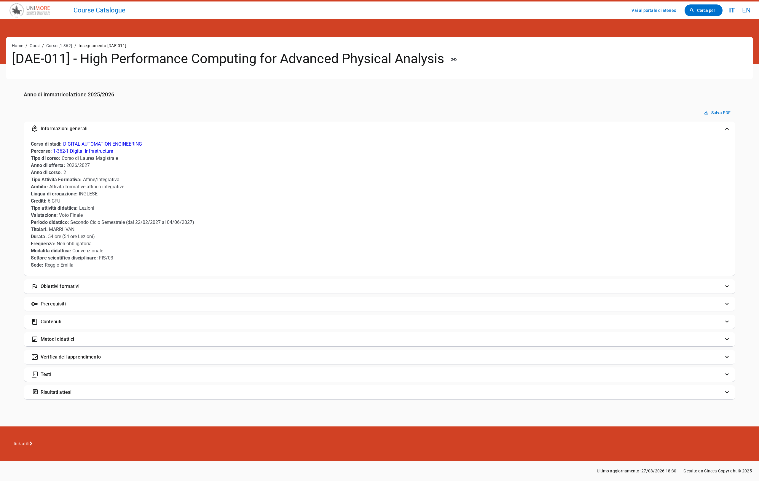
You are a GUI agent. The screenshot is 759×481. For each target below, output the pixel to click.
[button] (379, 129)
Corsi (34, 45)
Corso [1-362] (59, 45)
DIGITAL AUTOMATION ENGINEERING (102, 144)
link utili (22, 443)
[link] (39, 10)
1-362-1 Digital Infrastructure (83, 151)
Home (17, 45)
